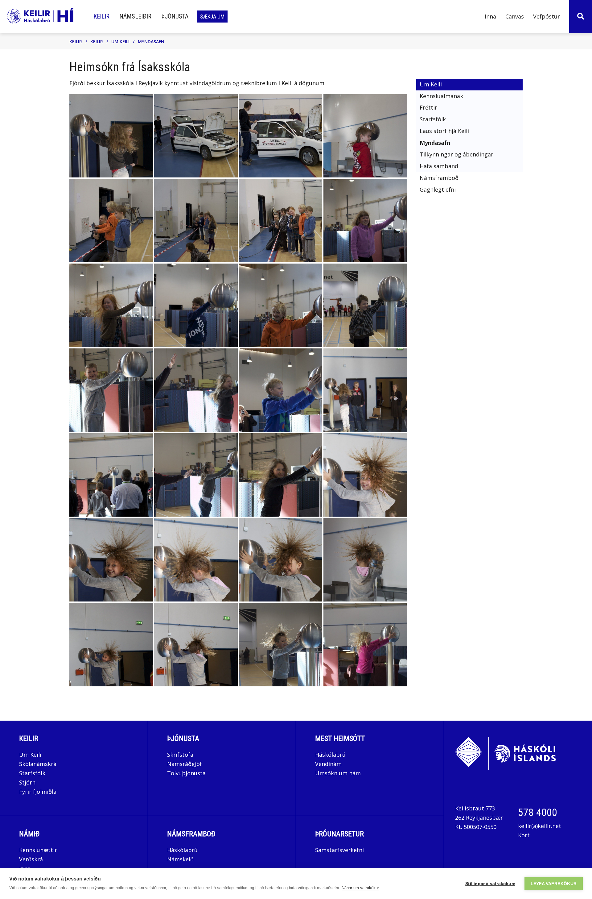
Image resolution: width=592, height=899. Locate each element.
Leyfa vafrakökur (554, 883)
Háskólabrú (330, 754)
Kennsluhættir (38, 850)
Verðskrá (31, 859)
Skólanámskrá (37, 764)
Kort (524, 835)
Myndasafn (151, 41)
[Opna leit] (580, 16)
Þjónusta (183, 738)
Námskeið (180, 859)
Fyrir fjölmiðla (37, 791)
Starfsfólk (32, 773)
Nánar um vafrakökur (360, 887)
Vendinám (328, 764)
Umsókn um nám (338, 773)
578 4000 (537, 812)
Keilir (75, 41)
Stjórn (27, 782)
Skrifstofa (180, 754)
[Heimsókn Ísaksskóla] (111, 136)
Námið (29, 834)
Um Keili (120, 41)
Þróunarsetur (339, 834)
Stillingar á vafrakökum (490, 883)
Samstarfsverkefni (339, 850)
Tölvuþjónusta (186, 773)
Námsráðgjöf (184, 764)
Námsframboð (191, 834)
